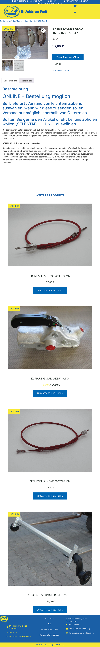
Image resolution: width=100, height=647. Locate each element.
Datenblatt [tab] (27, 81)
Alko (14, 21)
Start (2, 21)
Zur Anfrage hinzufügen (68, 57)
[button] (43, 30)
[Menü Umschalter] (75, 12)
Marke (8, 21)
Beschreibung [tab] (10, 81)
